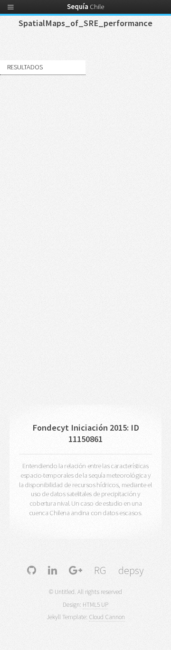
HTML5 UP (95, 605)
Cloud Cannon (107, 617)
